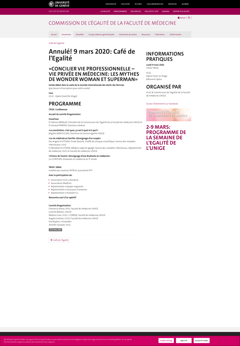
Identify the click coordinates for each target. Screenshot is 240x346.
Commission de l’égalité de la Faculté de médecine (112, 23)
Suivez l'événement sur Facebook (162, 103)
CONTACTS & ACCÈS (181, 11)
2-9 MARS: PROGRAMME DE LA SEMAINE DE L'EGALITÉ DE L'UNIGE (166, 137)
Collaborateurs (155, 4)
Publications (160, 34)
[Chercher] (189, 17)
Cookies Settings (166, 340)
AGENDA (165, 11)
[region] (120, 341)
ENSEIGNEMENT (120, 11)
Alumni (185, 4)
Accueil (54, 34)
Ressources (146, 34)
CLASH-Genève (175, 34)
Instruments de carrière (128, 34)
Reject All (183, 340)
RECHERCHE (136, 11)
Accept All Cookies (201, 340)
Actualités (80, 34)
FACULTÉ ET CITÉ (151, 11)
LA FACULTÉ (105, 11)
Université (111, 4)
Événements (66, 34)
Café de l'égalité (56, 43)
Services (172, 4)
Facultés (125, 4)
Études (138, 4)
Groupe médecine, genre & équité (101, 34)
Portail (182, 18)
